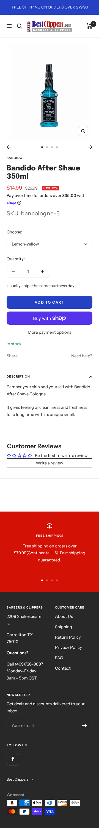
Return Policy (68, 637)
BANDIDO (15, 158)
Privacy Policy (68, 647)
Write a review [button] (49, 463)
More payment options (49, 332)
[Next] (90, 147)
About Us (64, 616)
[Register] (84, 725)
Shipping (63, 626)
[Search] (19, 26)
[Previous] (9, 147)
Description (18, 376)
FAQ (59, 657)
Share (12, 355)
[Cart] (89, 26)
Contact (63, 668)
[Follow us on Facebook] (13, 759)
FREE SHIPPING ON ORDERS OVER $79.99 (50, 7)
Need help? (81, 355)
